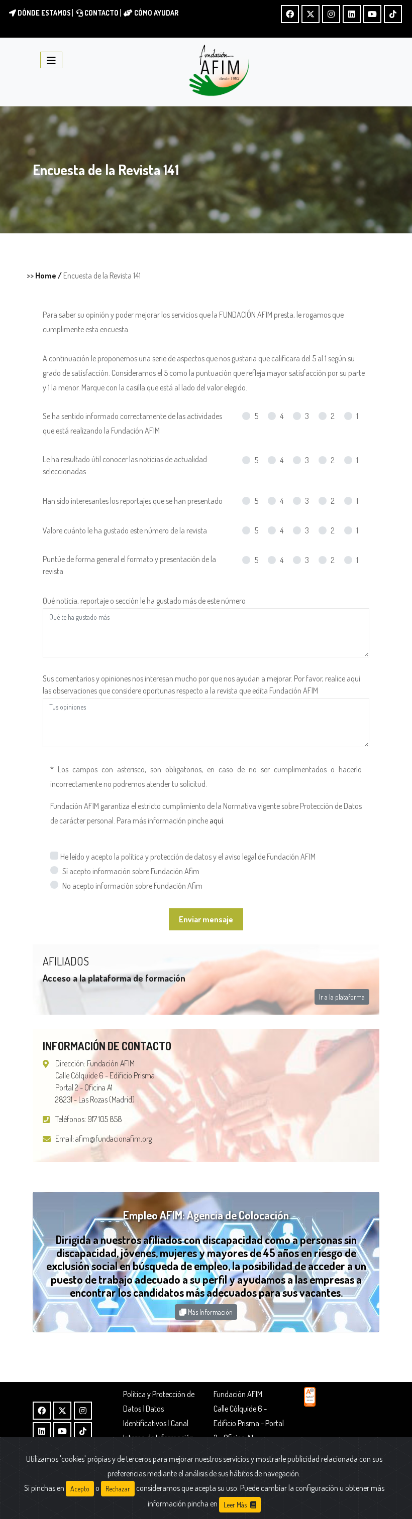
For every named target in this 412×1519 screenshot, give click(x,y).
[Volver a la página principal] (219, 71)
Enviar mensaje (206, 919)
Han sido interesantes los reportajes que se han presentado (133, 501)
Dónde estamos (43, 13)
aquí (216, 820)
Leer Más (236, 1504)
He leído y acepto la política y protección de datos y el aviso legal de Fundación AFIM (188, 857)
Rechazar (118, 1488)
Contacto (101, 13)
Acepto (79, 1488)
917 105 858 (104, 1119)
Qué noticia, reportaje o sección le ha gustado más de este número (144, 601)
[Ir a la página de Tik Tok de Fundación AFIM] (393, 14)
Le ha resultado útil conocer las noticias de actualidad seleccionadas (125, 465)
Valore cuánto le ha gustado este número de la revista (125, 530)
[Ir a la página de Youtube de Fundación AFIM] (372, 14)
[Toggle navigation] (51, 60)
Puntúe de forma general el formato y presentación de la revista (129, 565)
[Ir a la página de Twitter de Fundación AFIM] (310, 14)
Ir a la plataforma (342, 997)
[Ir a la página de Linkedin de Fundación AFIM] (352, 14)
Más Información (209, 1312)
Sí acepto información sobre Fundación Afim (130, 871)
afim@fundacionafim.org (113, 1139)
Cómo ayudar (155, 13)
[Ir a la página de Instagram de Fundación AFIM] (331, 14)
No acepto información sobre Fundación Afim (132, 886)
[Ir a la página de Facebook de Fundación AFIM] (290, 14)
